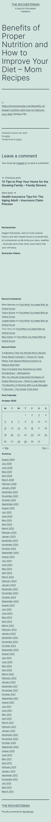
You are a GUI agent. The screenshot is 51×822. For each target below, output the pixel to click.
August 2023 (8, 605)
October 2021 (9, 694)
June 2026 (7, 468)
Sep (6, 448)
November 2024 (10, 544)
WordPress (28, 811)
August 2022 (8, 654)
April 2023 (7, 621)
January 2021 (8, 731)
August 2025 (8, 508)
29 (25, 441)
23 (32, 435)
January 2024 (9, 585)
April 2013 (7, 763)
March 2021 (8, 722)
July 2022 (7, 658)
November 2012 (10, 779)
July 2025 (7, 512)
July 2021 (6, 706)
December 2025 (10, 492)
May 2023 (7, 617)
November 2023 (10, 593)
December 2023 (10, 589)
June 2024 (7, 565)
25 (45, 435)
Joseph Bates (8, 320)
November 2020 (10, 739)
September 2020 (10, 747)
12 (5, 428)
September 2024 (10, 552)
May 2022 (7, 666)
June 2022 (7, 662)
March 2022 (8, 674)
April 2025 (7, 524)
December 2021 (10, 686)
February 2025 (9, 532)
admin (7, 136)
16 (32, 428)
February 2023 (9, 629)
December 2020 (10, 735)
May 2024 (7, 569)
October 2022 (9, 646)
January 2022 (9, 682)
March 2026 (8, 480)
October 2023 (9, 597)
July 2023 (7, 609)
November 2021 (10, 690)
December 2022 (10, 637)
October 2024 (9, 548)
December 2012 (10, 775)
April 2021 (7, 718)
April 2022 (7, 670)
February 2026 (9, 484)
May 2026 (7, 472)
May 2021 (7, 714)
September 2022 (10, 650)
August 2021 (8, 702)
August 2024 (8, 557)
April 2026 (7, 476)
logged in (21, 163)
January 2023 (9, 633)
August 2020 (8, 751)
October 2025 (9, 500)
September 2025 (10, 504)
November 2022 (10, 642)
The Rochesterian (25, 4)
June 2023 (7, 613)
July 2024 (7, 561)
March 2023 (8, 625)
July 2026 (7, 463)
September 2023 (10, 601)
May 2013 (7, 759)
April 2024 (7, 573)
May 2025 (7, 520)
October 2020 (9, 743)
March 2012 (8, 791)
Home (18, 139)
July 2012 (6, 783)
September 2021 (10, 698)
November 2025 (10, 496)
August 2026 (8, 459)
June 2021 (7, 710)
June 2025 (7, 516)
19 (5, 435)
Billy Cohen (7, 337)
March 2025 (8, 528)
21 (19, 435)
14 (19, 428)
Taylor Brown (8, 312)
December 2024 (10, 540)
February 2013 (9, 767)
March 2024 (8, 577)
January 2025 (9, 536)
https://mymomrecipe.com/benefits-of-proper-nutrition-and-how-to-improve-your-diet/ (23, 110)
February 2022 (9, 678)
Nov (44, 448)
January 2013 (8, 771)
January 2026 (9, 488)
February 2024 (9, 581)
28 (18, 441)
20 (12, 435)
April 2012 (7, 787)
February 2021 (9, 727)
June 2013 (7, 755)
